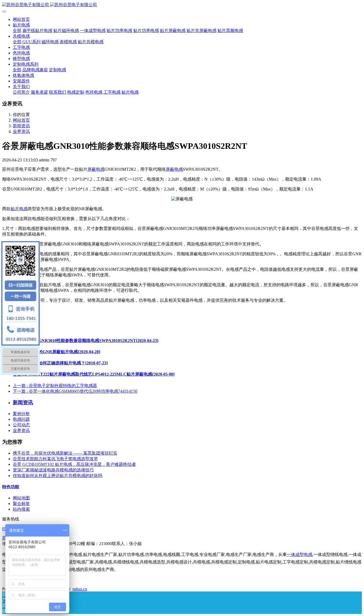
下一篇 (75, 391)
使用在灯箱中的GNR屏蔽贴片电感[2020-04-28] (56, 351)
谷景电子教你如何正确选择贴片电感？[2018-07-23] (60, 363)
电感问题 (21, 419)
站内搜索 (21, 509)
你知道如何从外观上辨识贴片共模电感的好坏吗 (57, 475)
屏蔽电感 (95, 169)
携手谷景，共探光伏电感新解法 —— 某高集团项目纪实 (65, 453)
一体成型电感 (299, 554)
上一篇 (55, 385)
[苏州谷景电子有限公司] (182, 5)
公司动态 (21, 425)
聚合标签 (21, 503)
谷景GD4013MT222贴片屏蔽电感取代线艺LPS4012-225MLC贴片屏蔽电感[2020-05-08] (94, 374)
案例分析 (21, 413)
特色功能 (10, 486)
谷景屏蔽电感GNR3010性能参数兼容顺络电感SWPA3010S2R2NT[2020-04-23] (85, 340)
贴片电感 (19, 208)
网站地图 (21, 498)
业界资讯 (21, 131)
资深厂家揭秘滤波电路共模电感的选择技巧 (53, 470)
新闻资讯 (21, 126)
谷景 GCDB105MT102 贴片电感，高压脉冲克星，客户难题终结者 (74, 464)
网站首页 (21, 19)
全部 (17, 30)
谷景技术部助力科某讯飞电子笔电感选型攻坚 (55, 458)
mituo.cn (79, 589)
